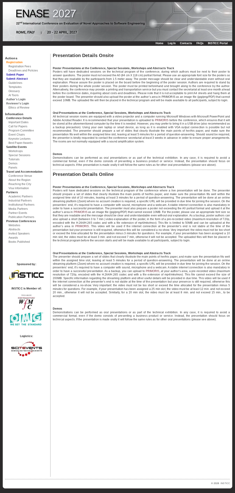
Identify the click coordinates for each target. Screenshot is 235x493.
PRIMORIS (162, 120)
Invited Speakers (19, 233)
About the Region (19, 180)
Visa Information (18, 188)
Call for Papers (18, 126)
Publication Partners (21, 217)
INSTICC (225, 483)
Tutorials (14, 159)
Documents (10, 52)
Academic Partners (20, 196)
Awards (13, 237)
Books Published (19, 241)
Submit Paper (15, 74)
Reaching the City (19, 184)
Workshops (15, 151)
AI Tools (13, 95)
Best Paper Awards (20, 142)
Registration (14, 62)
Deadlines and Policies (23, 70)
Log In (172, 43)
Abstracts (14, 229)
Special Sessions (19, 155)
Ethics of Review (19, 107)
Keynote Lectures (19, 138)
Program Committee (21, 130)
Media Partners (18, 208)
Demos (13, 163)
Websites (14, 225)
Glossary (14, 91)
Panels (12, 167)
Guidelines (15, 82)
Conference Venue (20, 175)
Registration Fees (19, 66)
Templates (15, 87)
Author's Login (15, 99)
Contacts (186, 43)
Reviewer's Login (17, 103)
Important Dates (18, 122)
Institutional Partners (21, 204)
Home (159, 43)
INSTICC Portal (218, 43)
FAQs (200, 43)
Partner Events (17, 213)
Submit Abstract (17, 78)
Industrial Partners (20, 200)
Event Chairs (16, 134)
